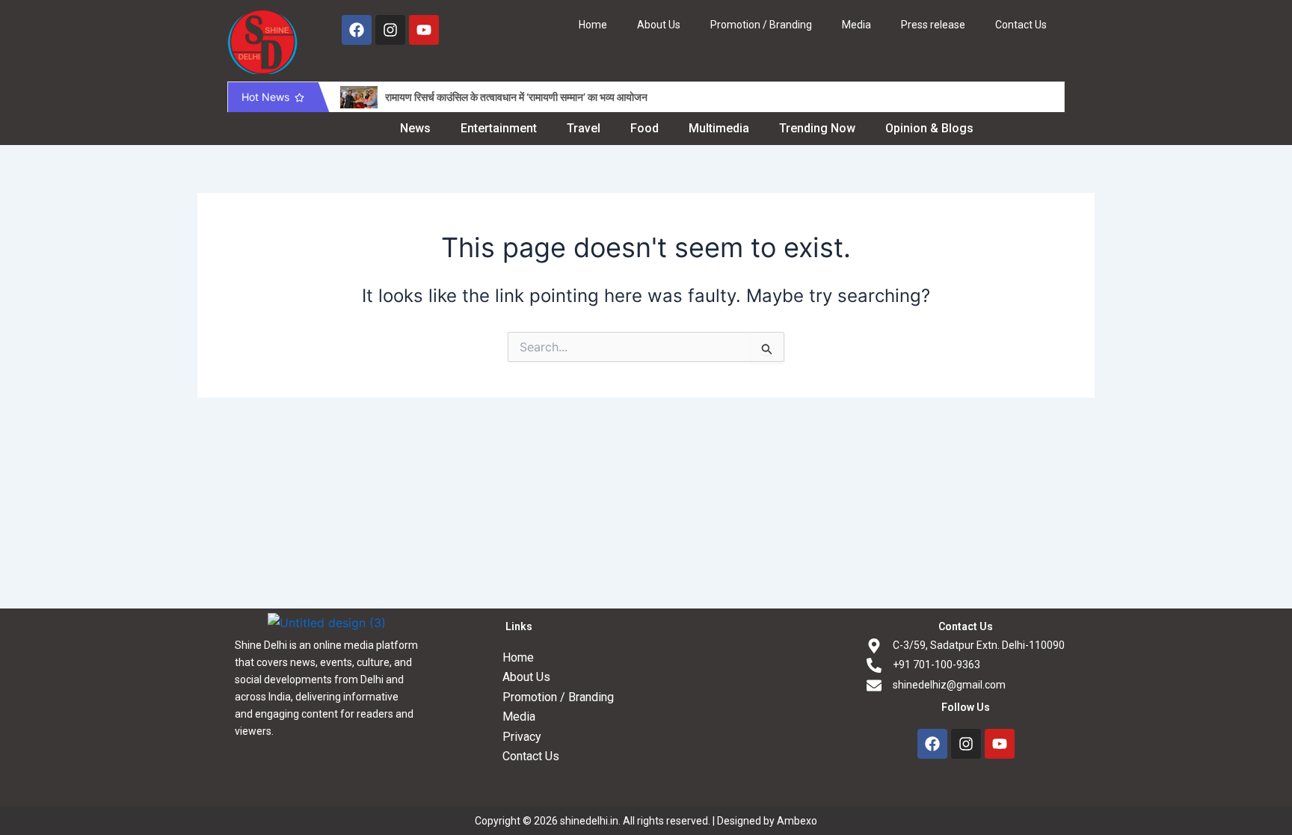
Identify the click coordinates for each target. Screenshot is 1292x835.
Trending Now (817, 128)
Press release (933, 25)
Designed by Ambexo (767, 821)
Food (644, 128)
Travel (583, 128)
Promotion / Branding (761, 25)
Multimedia (719, 128)
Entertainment (499, 128)
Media (856, 25)
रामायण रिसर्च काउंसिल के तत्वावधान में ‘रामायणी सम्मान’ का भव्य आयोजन (516, 96)
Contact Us (1021, 25)
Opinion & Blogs (929, 128)
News (415, 128)
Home (593, 25)
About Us (658, 25)
